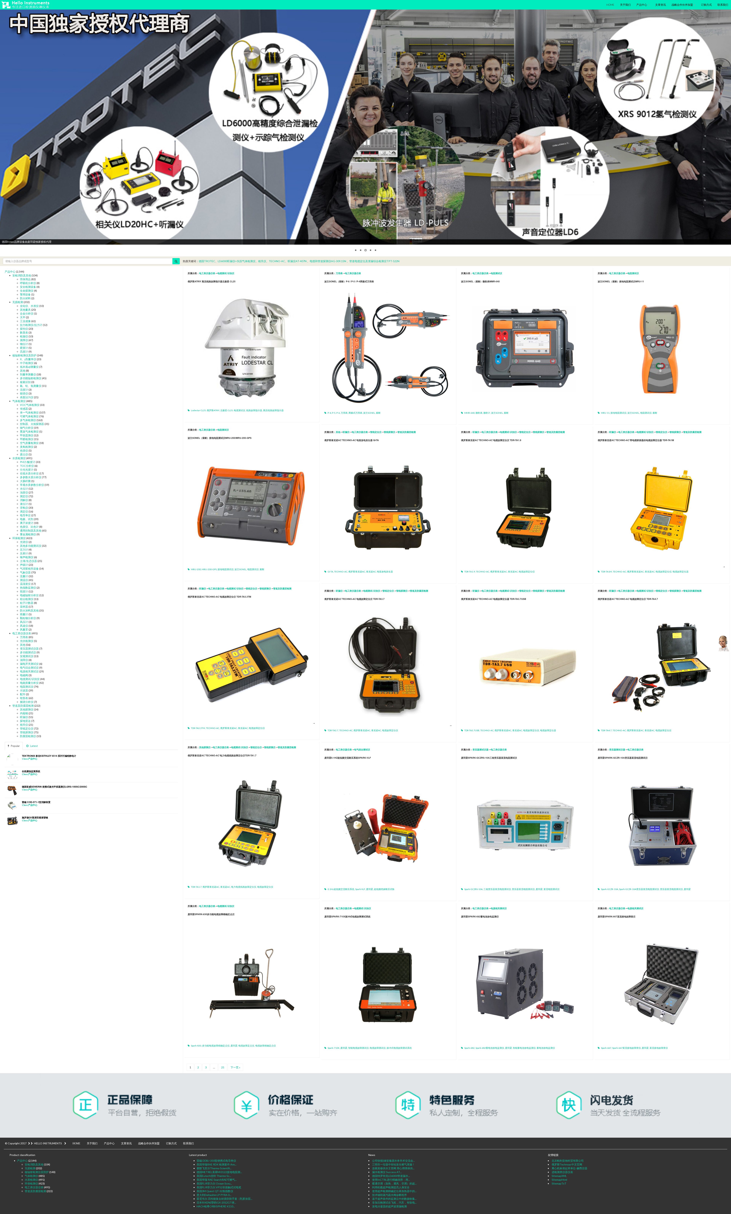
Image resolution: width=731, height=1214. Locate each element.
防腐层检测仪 (28, 736)
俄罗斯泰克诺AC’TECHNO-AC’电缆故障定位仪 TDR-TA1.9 (491, 440)
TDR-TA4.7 (606, 730)
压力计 (24, 549)
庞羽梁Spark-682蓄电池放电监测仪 (480, 916)
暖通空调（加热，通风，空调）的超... (394, 1183)
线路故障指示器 (254, 410)
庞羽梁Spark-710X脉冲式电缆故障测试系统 (347, 916)
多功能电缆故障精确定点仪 (216, 1045)
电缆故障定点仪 (246, 1045)
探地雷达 (25, 720)
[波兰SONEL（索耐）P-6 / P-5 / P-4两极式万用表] (387, 348)
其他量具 (25, 309)
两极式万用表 (355, 412)
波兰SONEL (369, 412)
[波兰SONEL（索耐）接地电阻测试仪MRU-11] (661, 348)
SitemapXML (559, 1175)
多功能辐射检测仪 (30, 378)
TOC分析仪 (27, 465)
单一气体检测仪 (29, 412)
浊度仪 (24, 492)
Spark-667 (606, 1047)
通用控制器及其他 (30, 530)
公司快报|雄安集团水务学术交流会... (393, 1160)
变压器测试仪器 (480, 749)
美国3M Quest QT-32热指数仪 (215, 1191)
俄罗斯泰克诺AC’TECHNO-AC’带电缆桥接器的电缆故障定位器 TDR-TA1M (636, 440)
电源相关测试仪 (499, 908)
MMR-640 (469, 412)
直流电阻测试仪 (551, 889)
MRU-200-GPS (209, 569)
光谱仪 (24, 542)
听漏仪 (346, 432)
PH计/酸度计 (27, 462)
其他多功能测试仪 (30, 545)
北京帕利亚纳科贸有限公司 (568, 1160)
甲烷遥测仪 (26, 435)
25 (222, 1067)
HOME (610, 4)
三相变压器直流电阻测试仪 (497, 889)
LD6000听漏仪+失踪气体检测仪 (236, 261)
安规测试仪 (26, 656)
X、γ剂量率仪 (28, 359)
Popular (15, 745)
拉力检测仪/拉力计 (31, 324)
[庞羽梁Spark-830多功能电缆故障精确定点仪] (251, 981)
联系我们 (722, 4)
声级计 (24, 564)
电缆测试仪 (239, 410)
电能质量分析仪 (29, 682)
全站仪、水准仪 (29, 305)
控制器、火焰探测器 (32, 423)
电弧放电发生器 (385, 571)
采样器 (24, 606)
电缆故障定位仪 (527, 571)
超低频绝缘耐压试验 (384, 889)
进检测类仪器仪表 (562, 1172)
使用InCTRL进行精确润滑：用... (391, 1179)
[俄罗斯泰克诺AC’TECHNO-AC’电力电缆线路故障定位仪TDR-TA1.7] (251, 822)
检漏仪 (24, 336)
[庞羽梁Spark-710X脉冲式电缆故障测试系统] (387, 983)
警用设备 (25, 294)
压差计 (24, 553)
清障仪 (24, 660)
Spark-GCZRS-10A (473, 889)
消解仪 (24, 500)
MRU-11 (605, 412)
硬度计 (24, 347)
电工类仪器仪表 (207, 273)
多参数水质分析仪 (30, 477)
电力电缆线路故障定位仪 (243, 886)
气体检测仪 (19, 401)
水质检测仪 (19, 458)
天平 (22, 317)
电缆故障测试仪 (378, 1047)
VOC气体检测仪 (29, 404)
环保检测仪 (19, 538)
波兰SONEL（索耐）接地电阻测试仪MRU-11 (621, 281)
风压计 (24, 621)
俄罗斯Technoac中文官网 (567, 1164)
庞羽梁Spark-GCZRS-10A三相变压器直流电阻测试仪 (489, 757)
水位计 (24, 488)
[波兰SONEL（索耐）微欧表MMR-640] (524, 348)
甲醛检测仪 (26, 439)
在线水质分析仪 (29, 473)
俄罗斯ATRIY (213, 410)
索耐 (378, 412)
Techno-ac (277, 261)
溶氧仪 (24, 507)
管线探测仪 (389, 432)
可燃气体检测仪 (29, 416)
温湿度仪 (25, 583)
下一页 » (235, 1067)
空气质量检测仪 (29, 443)
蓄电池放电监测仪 (546, 1047)
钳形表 (24, 698)
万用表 (339, 273)
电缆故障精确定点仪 (265, 1045)
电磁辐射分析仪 (29, 595)
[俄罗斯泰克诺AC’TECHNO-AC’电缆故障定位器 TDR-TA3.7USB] (524, 665)
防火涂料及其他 (29, 610)
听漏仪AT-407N (297, 261)
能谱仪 (24, 393)
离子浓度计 (26, 522)
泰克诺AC (371, 571)
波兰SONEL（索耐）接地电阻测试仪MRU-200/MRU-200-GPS (219, 438)
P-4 (329, 412)
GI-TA (330, 571)
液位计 (24, 503)
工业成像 (25, 321)
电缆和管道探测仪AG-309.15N (328, 261)
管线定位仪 (375, 432)
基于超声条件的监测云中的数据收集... (394, 1198)
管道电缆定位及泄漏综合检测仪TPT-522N (374, 261)
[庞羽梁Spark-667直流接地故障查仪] (661, 983)
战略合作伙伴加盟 (682, 4)
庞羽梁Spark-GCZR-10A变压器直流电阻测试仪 (623, 757)
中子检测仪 (26, 363)
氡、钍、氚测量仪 (30, 385)
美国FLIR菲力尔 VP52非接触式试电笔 (219, 1187)
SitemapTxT (559, 1183)
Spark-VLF (360, 889)
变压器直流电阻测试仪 (523, 889)
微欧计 (486, 412)
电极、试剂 (26, 519)
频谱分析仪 (26, 701)
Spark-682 (469, 1047)
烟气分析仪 (26, 427)
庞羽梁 (369, 889)
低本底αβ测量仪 (29, 366)
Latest (34, 745)
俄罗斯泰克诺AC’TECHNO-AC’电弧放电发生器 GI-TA (351, 440)
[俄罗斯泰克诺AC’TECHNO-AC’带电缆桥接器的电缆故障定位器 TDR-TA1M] (661, 506)
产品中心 (642, 4)
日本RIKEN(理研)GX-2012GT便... (216, 1202)
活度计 (24, 389)
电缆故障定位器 (681, 571)
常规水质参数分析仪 (32, 484)
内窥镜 (24, 713)
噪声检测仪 (26, 557)
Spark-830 (196, 1045)
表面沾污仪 (26, 397)
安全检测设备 (28, 286)
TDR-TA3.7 (333, 730)
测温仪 (24, 580)
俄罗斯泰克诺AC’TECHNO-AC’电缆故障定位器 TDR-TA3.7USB (493, 599)
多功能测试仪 (28, 652)
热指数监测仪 (28, 587)
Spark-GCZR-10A (609, 889)
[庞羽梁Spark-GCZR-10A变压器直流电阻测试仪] (661, 824)
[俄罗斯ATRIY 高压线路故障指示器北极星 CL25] (251, 347)
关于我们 (625, 4)
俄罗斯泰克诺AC (356, 571)
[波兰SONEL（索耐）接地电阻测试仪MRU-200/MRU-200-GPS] (251, 504)
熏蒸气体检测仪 (29, 431)
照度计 (24, 591)
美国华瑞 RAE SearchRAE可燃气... (217, 1179)
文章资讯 (660, 4)
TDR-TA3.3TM (198, 728)
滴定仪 (24, 511)
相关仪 (262, 261)
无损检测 (17, 302)
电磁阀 (24, 675)
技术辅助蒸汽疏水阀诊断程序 (389, 1194)
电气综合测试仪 (362, 749)
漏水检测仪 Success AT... (387, 1172)
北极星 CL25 (226, 410)
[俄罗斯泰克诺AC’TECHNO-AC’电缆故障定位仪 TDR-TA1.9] (524, 506)
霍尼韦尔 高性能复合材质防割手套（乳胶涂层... (224, 1198)
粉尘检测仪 (26, 599)
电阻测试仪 (496, 273)
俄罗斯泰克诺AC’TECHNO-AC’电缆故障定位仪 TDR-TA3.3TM (219, 596)
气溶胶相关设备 (29, 568)
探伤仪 (24, 328)
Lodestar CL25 (198, 410)
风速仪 (24, 625)
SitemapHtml (559, 1179)
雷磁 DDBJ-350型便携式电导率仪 (216, 1160)
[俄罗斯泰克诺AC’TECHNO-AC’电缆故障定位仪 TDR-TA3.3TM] (251, 663)
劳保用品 (25, 279)
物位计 (24, 344)
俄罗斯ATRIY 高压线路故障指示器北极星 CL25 (211, 281)
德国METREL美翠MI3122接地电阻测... (219, 1172)
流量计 (24, 576)
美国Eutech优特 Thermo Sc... (214, 1175)
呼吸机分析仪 (28, 283)
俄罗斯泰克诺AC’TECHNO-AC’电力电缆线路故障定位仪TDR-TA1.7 (222, 755)
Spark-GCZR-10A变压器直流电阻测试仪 (639, 889)
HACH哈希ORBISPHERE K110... (216, 1206)
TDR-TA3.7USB (471, 730)
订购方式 (706, 4)
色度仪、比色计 (29, 526)
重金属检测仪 (28, 534)
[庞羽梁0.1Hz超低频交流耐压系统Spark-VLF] (387, 824)
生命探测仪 (26, 290)
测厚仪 (24, 340)
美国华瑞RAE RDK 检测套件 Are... (216, 1164)
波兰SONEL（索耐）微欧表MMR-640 (480, 281)
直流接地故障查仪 (659, 1047)
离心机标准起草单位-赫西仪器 (569, 1168)
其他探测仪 (205, 747)
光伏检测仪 (26, 641)
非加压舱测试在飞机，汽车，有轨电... (394, 1202)
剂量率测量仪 (28, 374)
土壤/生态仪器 (28, 561)
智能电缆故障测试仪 (358, 1047)
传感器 (24, 408)
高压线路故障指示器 (273, 410)
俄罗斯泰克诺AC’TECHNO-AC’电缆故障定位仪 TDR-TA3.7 (354, 599)
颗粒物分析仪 (28, 618)
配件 (22, 694)
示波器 (24, 690)
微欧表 (479, 412)
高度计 (24, 351)
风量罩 (24, 629)
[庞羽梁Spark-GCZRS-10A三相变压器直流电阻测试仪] (524, 824)
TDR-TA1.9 (469, 571)
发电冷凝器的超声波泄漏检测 (389, 1206)
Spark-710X (333, 1047)
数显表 (24, 332)
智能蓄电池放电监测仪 (524, 1047)
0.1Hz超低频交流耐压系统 (341, 889)
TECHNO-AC (340, 571)
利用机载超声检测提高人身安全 (390, 1187)
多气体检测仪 (28, 420)
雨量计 (24, 614)
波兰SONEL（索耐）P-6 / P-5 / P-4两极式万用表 (349, 281)
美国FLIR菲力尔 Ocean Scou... (214, 1183)
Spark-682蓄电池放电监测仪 (490, 1047)
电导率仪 (25, 515)
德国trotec (207, 261)
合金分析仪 (26, 313)
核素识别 (25, 382)
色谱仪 (24, 450)
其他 (338, 432)
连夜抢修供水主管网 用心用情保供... (393, 1168)
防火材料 (25, 298)
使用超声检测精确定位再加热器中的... (394, 1191)
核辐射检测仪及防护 (24, 355)
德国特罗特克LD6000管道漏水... (391, 1175)
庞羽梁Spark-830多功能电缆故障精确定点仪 (211, 914)
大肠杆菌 (25, 481)
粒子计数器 (26, 602)
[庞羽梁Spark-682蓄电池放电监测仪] (524, 983)
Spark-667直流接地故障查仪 (626, 1047)
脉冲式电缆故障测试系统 (399, 1047)
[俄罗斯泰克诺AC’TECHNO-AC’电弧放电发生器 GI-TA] (387, 506)
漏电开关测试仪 (29, 663)
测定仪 (24, 496)
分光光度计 (26, 469)
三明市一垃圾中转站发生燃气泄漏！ (393, 1164)
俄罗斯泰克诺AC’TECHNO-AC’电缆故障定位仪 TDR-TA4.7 (628, 599)
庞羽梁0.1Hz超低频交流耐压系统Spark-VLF (347, 757)
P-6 (338, 412)
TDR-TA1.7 (196, 886)
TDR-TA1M (606, 571)
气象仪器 (25, 572)
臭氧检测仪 (26, 446)
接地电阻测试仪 (618, 412)
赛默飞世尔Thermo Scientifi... (214, 1168)
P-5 (333, 412)
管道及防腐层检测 (406, 432)
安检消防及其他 (21, 275)
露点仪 (24, 454)
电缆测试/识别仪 (225, 273)
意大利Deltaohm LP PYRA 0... (214, 1194)
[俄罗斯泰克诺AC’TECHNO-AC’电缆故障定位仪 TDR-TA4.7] (661, 665)
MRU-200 (196, 569)
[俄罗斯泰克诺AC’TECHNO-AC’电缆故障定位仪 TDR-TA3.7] (387, 665)
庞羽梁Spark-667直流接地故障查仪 (616, 916)
